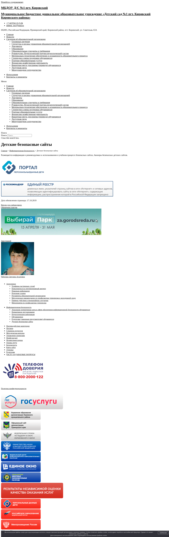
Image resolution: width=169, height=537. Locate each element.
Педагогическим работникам (23, 315)
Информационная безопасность (18, 307)
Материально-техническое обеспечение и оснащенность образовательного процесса (50, 56)
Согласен (163, 533)
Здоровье (9, 350)
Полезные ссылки (19, 293)
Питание (9, 328)
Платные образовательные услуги (27, 60)
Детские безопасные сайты (22, 322)
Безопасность (11, 345)
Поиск (4, 135)
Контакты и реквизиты (16, 77)
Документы (17, 46)
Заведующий (6, 241)
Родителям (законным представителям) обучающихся (33, 319)
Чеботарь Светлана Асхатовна (13, 277)
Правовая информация (21, 291)
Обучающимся (17, 317)
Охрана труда (11, 343)
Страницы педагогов (14, 331)
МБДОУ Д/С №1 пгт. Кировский (24, 7)
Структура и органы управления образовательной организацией (41, 44)
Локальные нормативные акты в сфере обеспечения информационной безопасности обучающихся (51, 310)
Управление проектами (15, 336)
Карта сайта (11, 347)
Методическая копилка (15, 333)
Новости (10, 37)
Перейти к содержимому (12, 2)
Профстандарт (12, 338)
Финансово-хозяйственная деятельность (30, 63)
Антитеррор (11, 284)
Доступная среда (19, 68)
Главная (9, 34)
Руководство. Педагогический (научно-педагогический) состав (40, 53)
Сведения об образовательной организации (26, 39)
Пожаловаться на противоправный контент (29, 289)
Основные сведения (21, 41)
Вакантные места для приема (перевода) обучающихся (36, 65)
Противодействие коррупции (18, 326)
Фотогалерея (12, 74)
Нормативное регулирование (23, 312)
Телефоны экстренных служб (23, 286)
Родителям (10, 352)
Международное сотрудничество (26, 70)
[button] (84, 81)
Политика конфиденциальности (13, 389)
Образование (17, 49)
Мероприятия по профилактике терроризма (29, 303)
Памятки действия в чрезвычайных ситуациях (30, 301)
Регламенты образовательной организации (29, 296)
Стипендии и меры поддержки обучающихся (32, 58)
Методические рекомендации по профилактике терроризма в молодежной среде (44, 298)
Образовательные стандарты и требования (31, 51)
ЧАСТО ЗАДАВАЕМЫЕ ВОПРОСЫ (20, 355)
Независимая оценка (14, 340)
